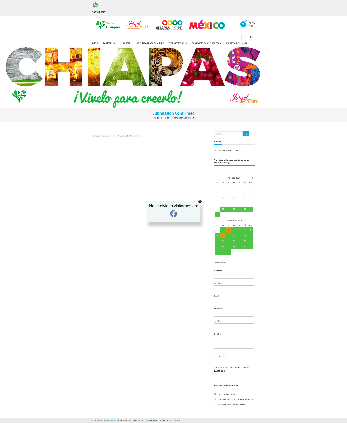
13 (250, 235)
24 (234, 246)
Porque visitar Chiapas (227, 394)
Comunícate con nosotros (206, 43)
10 (234, 235)
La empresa (109, 43)
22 (223, 246)
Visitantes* (219, 308)
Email (216, 296)
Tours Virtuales (178, 43)
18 (239, 241)
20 (250, 241)
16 (228, 241)
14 (218, 241)
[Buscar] (246, 133)
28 (218, 252)
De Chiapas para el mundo (150, 43)
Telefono (218, 321)
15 (223, 241)
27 (250, 246)
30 (228, 252)
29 (223, 252)
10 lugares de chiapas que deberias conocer (236, 399)
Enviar (221, 356)
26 (245, 246)
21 (218, 246)
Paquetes (126, 43)
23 (228, 246)
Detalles (217, 334)
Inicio (95, 43)
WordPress (176, 420)
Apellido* (218, 283)
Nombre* (218, 270)
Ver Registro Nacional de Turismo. (231, 404)
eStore (146, 420)
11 (239, 235)
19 (245, 241)
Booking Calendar (222, 262)
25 (239, 246)
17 (234, 241)
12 (245, 235)
